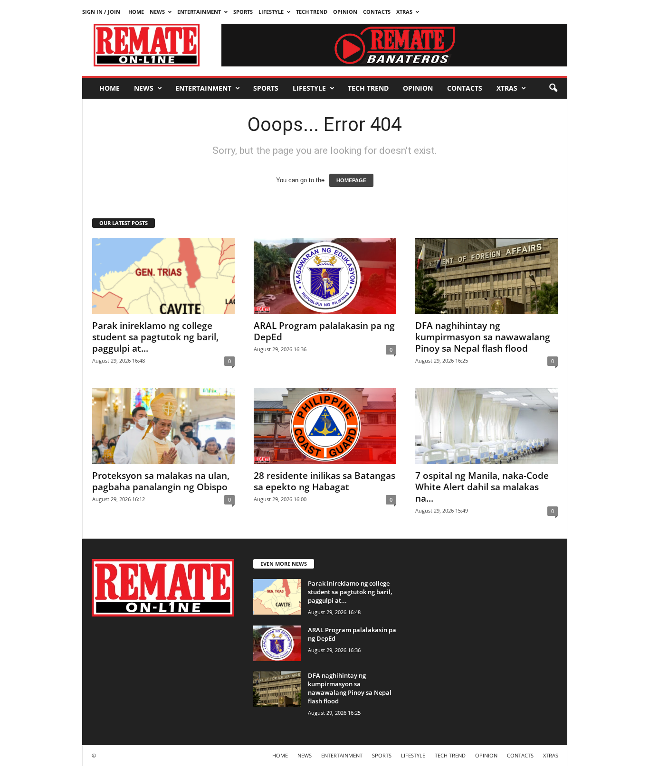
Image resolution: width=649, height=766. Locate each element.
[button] (553, 88)
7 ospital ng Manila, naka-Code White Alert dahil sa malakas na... (482, 486)
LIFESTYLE (271, 11)
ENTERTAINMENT (199, 11)
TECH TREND (311, 11)
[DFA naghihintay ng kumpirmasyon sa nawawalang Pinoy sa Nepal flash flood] (486, 276)
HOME (136, 11)
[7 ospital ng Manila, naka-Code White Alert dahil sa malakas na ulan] (486, 426)
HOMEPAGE (351, 180)
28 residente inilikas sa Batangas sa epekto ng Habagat (324, 481)
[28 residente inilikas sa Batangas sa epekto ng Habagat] (325, 426)
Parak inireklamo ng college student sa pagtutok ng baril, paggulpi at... (155, 337)
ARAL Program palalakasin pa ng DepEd (324, 331)
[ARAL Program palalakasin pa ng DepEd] (325, 276)
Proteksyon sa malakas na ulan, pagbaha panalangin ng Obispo (160, 481)
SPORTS (243, 11)
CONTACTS (377, 11)
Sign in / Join (101, 11)
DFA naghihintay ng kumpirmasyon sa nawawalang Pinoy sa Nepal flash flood (482, 337)
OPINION (345, 11)
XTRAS (404, 11)
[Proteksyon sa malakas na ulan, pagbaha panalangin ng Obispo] (163, 426)
